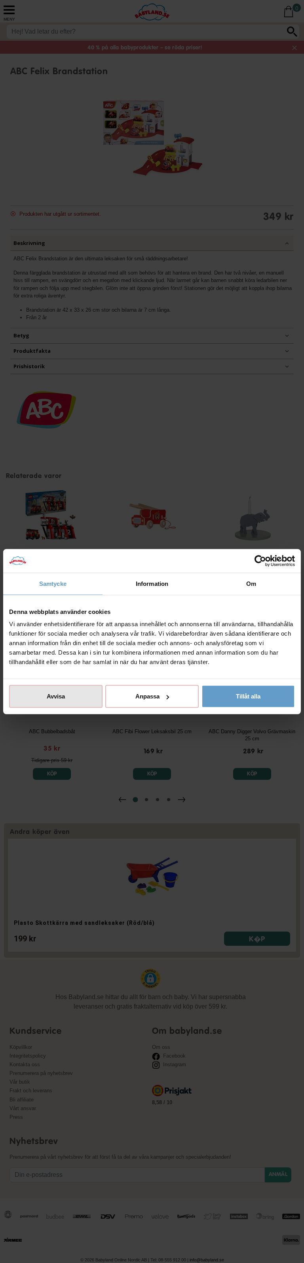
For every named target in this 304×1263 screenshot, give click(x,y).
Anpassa (147, 696)
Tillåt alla (248, 696)
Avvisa (56, 696)
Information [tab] (152, 583)
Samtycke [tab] (52, 583)
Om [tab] (251, 583)
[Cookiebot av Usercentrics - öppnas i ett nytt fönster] (260, 561)
